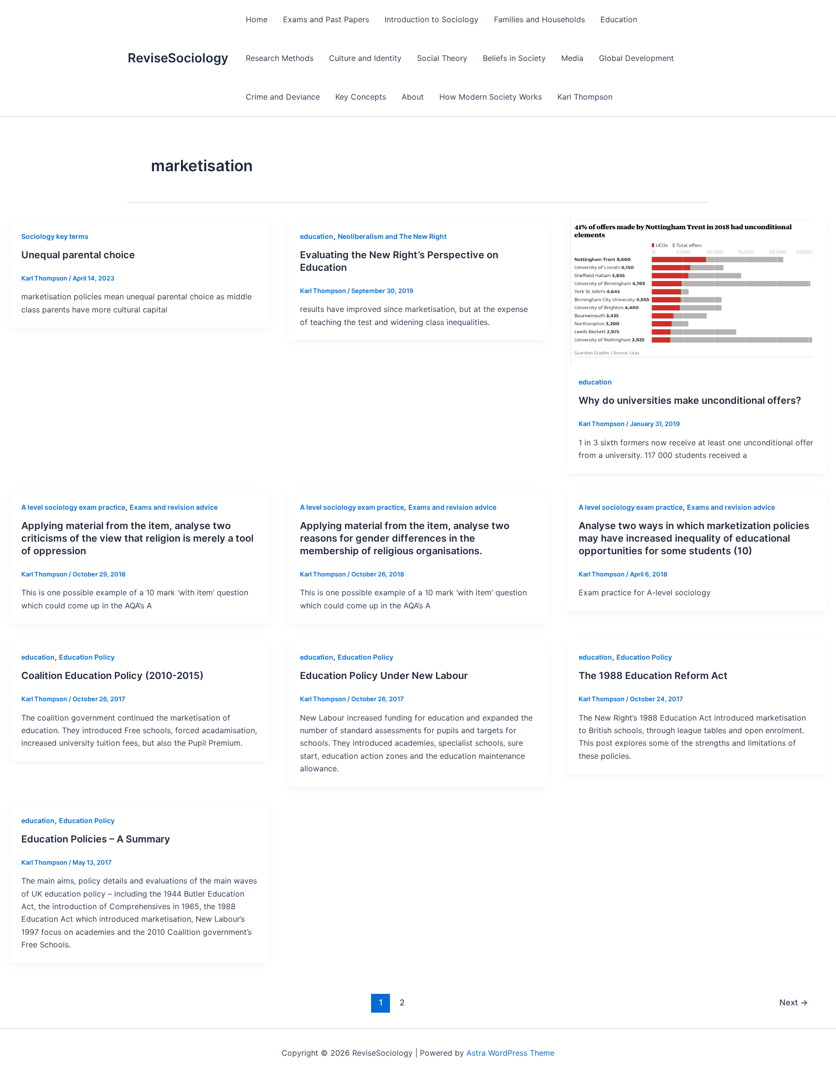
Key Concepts (360, 97)
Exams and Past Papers (326, 19)
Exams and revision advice (174, 507)
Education (618, 19)
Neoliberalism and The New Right (392, 236)
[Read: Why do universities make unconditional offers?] (696, 290)
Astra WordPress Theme (510, 1053)
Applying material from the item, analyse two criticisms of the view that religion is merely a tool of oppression (137, 538)
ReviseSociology (178, 57)
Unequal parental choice (78, 255)
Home (257, 19)
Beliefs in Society (514, 58)
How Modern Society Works (490, 97)
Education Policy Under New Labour (384, 675)
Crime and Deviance (283, 97)
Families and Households (539, 19)
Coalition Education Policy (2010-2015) (112, 675)
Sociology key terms (55, 236)
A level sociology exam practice (73, 507)
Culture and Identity (365, 58)
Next (793, 1002)
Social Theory (442, 58)
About (413, 97)
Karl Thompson (584, 97)
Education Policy (87, 657)
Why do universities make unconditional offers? (690, 400)
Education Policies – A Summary (95, 839)
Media (572, 58)
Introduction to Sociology (431, 19)
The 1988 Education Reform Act (653, 675)
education (316, 236)
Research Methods (280, 58)
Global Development (636, 58)
